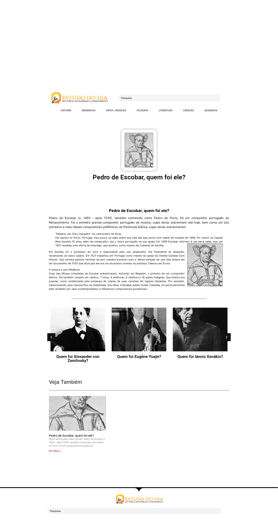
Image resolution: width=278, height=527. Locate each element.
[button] (51, 337)
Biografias (88, 110)
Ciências (188, 110)
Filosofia (142, 110)
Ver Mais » (55, 450)
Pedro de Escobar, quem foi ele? (71, 435)
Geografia (210, 110)
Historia (66, 110)
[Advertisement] (96, 22)
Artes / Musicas (116, 110)
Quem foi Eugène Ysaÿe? (78, 356)
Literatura (165, 110)
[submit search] (227, 98)
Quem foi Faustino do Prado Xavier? (200, 358)
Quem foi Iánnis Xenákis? (139, 356)
